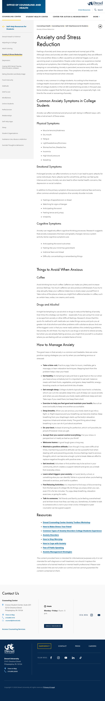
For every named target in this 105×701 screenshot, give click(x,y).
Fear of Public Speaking (53, 548)
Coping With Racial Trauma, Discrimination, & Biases (11, 67)
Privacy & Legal (49, 687)
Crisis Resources (84, 10)
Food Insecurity (7, 80)
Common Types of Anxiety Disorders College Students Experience (72, 531)
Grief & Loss (6, 92)
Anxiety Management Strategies (57, 552)
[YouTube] (66, 657)
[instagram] (91, 615)
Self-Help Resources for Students (16, 27)
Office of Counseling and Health (24, 6)
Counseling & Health (44, 26)
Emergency (44, 646)
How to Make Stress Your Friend (57, 527)
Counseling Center (58, 26)
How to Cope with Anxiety (54, 543)
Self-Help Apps (7, 121)
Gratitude (5, 86)
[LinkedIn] (73, 657)
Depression (6, 60)
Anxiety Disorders (51, 535)
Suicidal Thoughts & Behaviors (13, 145)
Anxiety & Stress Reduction (12, 54)
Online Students (8, 104)
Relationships (7, 116)
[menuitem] (13, 16)
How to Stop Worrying (52, 539)
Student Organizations (10, 133)
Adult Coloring (7, 48)
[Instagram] (58, 657)
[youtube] (99, 615)
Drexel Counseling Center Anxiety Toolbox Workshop (66, 522)
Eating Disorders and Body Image (13, 74)
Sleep (4, 127)
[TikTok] (80, 657)
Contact (62, 646)
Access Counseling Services (13, 629)
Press (77, 646)
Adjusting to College (9, 42)
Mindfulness (6, 98)
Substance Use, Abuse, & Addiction (14, 139)
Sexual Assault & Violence (11, 37)
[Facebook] (51, 657)
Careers (92, 646)
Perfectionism (7, 110)
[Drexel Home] (95, 3)
